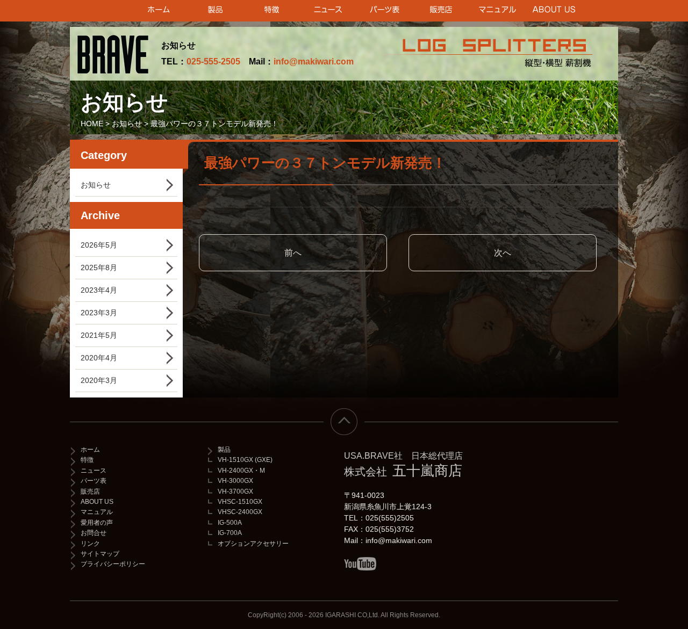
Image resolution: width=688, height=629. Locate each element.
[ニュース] (328, 10)
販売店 (90, 491)
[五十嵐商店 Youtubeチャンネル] (360, 563)
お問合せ (93, 533)
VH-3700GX (235, 491)
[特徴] (271, 10)
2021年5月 (99, 335)
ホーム (90, 449)
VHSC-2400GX (240, 512)
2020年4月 (99, 357)
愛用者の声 (97, 522)
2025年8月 (99, 267)
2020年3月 (99, 380)
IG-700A (230, 533)
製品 (224, 449)
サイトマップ (100, 554)
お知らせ (127, 123)
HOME (92, 123)
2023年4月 (99, 290)
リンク (90, 543)
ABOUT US (97, 501)
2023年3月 (99, 312)
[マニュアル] (497, 10)
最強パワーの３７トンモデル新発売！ (325, 163)
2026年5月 (99, 245)
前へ (293, 252)
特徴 (87, 460)
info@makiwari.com (314, 61)
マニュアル (97, 512)
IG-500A (230, 522)
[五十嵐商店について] (554, 10)
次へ (502, 252)
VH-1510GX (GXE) (245, 460)
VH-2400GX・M (241, 470)
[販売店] (441, 10)
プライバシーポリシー (113, 564)
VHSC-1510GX (240, 501)
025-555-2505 (213, 61)
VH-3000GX (235, 481)
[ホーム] (159, 10)
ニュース (93, 470)
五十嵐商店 (403, 465)
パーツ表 (93, 481)
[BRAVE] (115, 54)
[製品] (215, 10)
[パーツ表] (384, 10)
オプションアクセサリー (253, 543)
